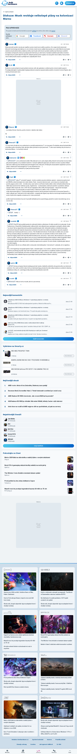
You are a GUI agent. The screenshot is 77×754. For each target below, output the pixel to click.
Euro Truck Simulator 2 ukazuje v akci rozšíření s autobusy (19, 733)
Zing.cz (7, 459)
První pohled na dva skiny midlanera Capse (20, 481)
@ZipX (11, 212)
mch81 (12, 278)
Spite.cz (7, 467)
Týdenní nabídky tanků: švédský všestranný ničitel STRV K (56, 678)
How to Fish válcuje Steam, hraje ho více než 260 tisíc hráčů (19, 599)
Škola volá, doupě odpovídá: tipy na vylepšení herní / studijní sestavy (20, 605)
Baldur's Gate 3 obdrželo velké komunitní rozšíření (56, 644)
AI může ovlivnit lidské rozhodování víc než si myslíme (18, 647)
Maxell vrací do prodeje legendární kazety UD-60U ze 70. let (26, 489)
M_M (10, 65)
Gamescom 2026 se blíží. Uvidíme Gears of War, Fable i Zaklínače (18, 593)
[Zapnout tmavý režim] (61, 3)
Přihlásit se (70, 3)
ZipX (11, 177)
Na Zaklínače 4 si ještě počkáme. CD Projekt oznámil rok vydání (54, 599)
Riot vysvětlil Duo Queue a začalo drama (16, 687)
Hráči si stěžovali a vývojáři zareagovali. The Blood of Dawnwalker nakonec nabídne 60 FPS (56, 593)
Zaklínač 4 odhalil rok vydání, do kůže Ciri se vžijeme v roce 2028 (17, 727)
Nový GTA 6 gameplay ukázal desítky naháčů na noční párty (25, 465)
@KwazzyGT (12, 161)
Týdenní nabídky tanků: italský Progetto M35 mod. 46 (56, 690)
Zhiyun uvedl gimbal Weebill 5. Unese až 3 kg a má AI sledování (57, 727)
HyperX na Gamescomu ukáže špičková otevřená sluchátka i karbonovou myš (19, 636)
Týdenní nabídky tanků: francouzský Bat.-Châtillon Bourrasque (56, 684)
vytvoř (53, 31)
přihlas (34, 31)
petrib (13, 263)
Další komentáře (38, 339)
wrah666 (13, 221)
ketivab (11, 44)
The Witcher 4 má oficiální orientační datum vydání (22, 473)
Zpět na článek (9, 11)
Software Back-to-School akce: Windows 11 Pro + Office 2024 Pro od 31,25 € (56, 733)
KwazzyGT (12, 142)
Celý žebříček (38, 446)
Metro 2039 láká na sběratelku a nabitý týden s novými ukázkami (27, 457)
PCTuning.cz (8, 491)
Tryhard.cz (8, 483)
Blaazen (11, 127)
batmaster (13, 158)
